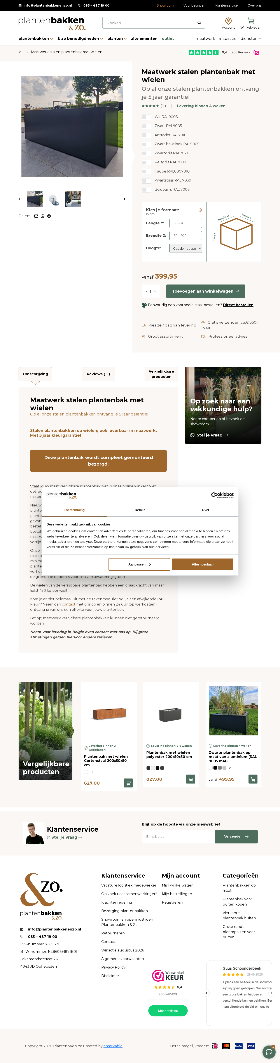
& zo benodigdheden (78, 38)
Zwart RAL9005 (168, 126)
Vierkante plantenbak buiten (239, 915)
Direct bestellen (238, 305)
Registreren (172, 902)
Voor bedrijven (194, 5)
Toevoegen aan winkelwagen (202, 291)
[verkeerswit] (153, 768)
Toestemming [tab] (74, 510)
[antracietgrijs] (162, 768)
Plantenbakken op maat (239, 888)
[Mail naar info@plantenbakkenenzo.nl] (36, 215)
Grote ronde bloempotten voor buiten (239, 932)
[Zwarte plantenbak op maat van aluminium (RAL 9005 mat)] (233, 711)
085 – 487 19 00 (96, 5)
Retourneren (113, 933)
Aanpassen (136, 564)
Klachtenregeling (116, 902)
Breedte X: (156, 236)
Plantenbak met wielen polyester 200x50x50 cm (169, 755)
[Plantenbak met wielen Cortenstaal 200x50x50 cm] (109, 711)
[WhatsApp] (43, 215)
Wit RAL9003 (166, 117)
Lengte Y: (155, 223)
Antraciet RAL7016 (170, 135)
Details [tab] (140, 510)
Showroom (165, 5)
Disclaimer (110, 976)
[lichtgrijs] (224, 768)
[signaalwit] (211, 768)
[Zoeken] (199, 22)
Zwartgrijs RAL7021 (171, 153)
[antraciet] (220, 768)
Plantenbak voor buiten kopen (237, 901)
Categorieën (241, 875)
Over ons (254, 5)
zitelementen (145, 38)
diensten (250, 38)
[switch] (146, 117)
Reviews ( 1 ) (98, 374)
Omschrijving (35, 374)
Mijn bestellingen (177, 894)
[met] (86, 772)
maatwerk (206, 38)
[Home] (20, 52)
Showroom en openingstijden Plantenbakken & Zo (127, 922)
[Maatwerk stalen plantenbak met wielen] (72, 126)
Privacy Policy (113, 967)
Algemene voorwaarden (122, 959)
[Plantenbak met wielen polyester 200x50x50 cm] (171, 711)
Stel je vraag (209, 435)
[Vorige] (19, 199)
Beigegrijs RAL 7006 (172, 189)
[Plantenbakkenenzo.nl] (52, 23)
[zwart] (215, 768)
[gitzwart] (157, 768)
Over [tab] (205, 510)
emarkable (112, 1046)
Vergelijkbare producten (161, 374)
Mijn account (181, 875)
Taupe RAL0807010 (172, 171)
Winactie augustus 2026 (122, 950)
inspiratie (228, 38)
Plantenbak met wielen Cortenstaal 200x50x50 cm (106, 760)
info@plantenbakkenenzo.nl (48, 5)
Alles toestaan (203, 564)
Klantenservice (226, 5)
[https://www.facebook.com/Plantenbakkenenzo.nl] (49, 215)
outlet (168, 38)
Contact (108, 942)
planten (115, 38)
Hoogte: (153, 248)
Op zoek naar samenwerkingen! (129, 894)
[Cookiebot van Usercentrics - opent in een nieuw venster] (214, 495)
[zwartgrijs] (148, 768)
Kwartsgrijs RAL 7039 (173, 180)
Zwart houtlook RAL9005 (177, 144)
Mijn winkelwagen (178, 885)
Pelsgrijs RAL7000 (170, 162)
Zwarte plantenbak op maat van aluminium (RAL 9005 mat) (233, 757)
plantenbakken (34, 38)
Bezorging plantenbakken (124, 911)
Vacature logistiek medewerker (128, 885)
